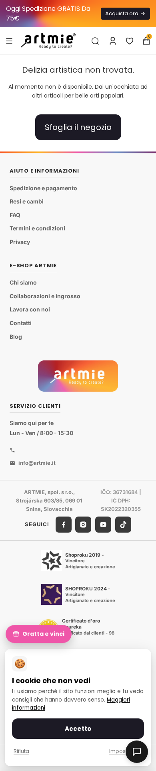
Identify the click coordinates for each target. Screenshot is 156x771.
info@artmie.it (37, 463)
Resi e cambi (27, 201)
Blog (16, 336)
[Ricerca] (95, 41)
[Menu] (9, 40)
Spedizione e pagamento (43, 188)
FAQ (15, 215)
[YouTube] (103, 525)
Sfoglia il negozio (78, 127)
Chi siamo (23, 282)
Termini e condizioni (37, 228)
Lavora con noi (30, 309)
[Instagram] (83, 525)
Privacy (20, 241)
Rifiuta (21, 751)
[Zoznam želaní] (130, 41)
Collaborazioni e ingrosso (45, 296)
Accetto (78, 728)
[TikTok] (123, 525)
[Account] (113, 41)
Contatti (21, 322)
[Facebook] (64, 525)
